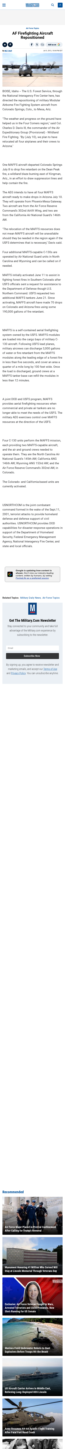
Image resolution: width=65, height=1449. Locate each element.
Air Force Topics (32, 28)
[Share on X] (37, 44)
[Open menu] (4, 5)
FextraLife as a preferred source (32, 578)
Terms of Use (50, 669)
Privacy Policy (18, 673)
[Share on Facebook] (31, 44)
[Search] (52, 5)
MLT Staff (8, 51)
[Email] (42, 44)
